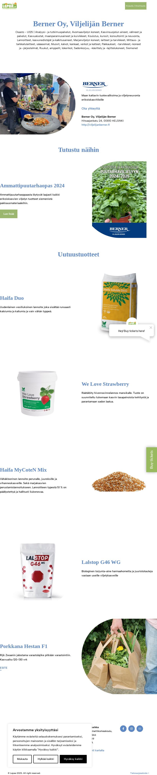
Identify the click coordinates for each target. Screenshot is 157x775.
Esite (3, 667)
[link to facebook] (123, 728)
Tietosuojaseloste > (139, 773)
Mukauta (22, 759)
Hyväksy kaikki (73, 759)
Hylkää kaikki (46, 759)
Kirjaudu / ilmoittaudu (136, 6)
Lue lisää (8, 213)
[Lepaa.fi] (9, 5)
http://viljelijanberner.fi (96, 124)
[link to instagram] (131, 728)
